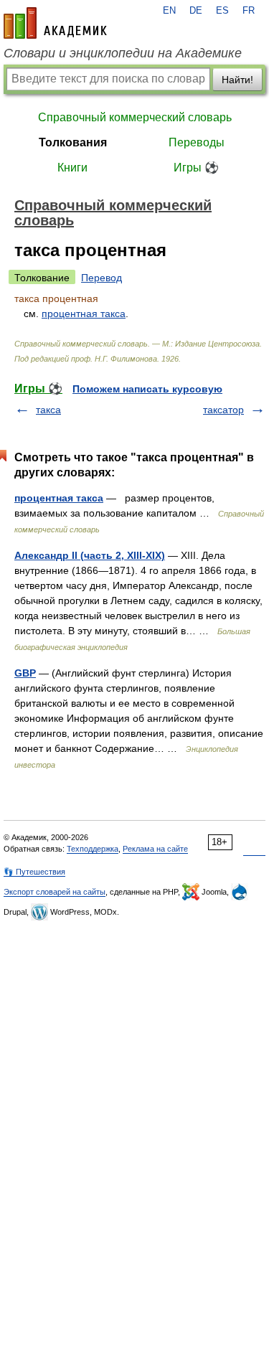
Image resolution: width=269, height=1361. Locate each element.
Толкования (73, 142)
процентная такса (84, 313)
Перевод (101, 277)
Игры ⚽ (196, 167)
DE (195, 11)
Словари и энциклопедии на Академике (123, 53)
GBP (25, 673)
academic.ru (55, 23)
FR (248, 11)
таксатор (223, 409)
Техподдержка (92, 848)
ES (222, 11)
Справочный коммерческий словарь (135, 117)
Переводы (197, 142)
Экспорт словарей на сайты (54, 891)
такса (48, 409)
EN (169, 11)
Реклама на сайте (155, 848)
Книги (72, 167)
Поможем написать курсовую (147, 389)
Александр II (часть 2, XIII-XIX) (89, 555)
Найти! (237, 79)
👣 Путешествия (34, 871)
